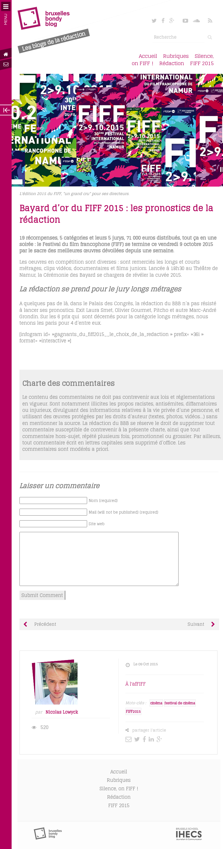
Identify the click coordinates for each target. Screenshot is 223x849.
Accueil (148, 55)
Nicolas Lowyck (62, 712)
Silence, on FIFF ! (119, 788)
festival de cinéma (180, 703)
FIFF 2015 (202, 63)
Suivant (196, 624)
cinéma (156, 703)
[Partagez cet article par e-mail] (129, 739)
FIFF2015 (133, 711)
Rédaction (171, 63)
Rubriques (176, 55)
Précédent (44, 624)
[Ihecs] (189, 838)
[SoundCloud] (197, 20)
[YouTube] (185, 20)
